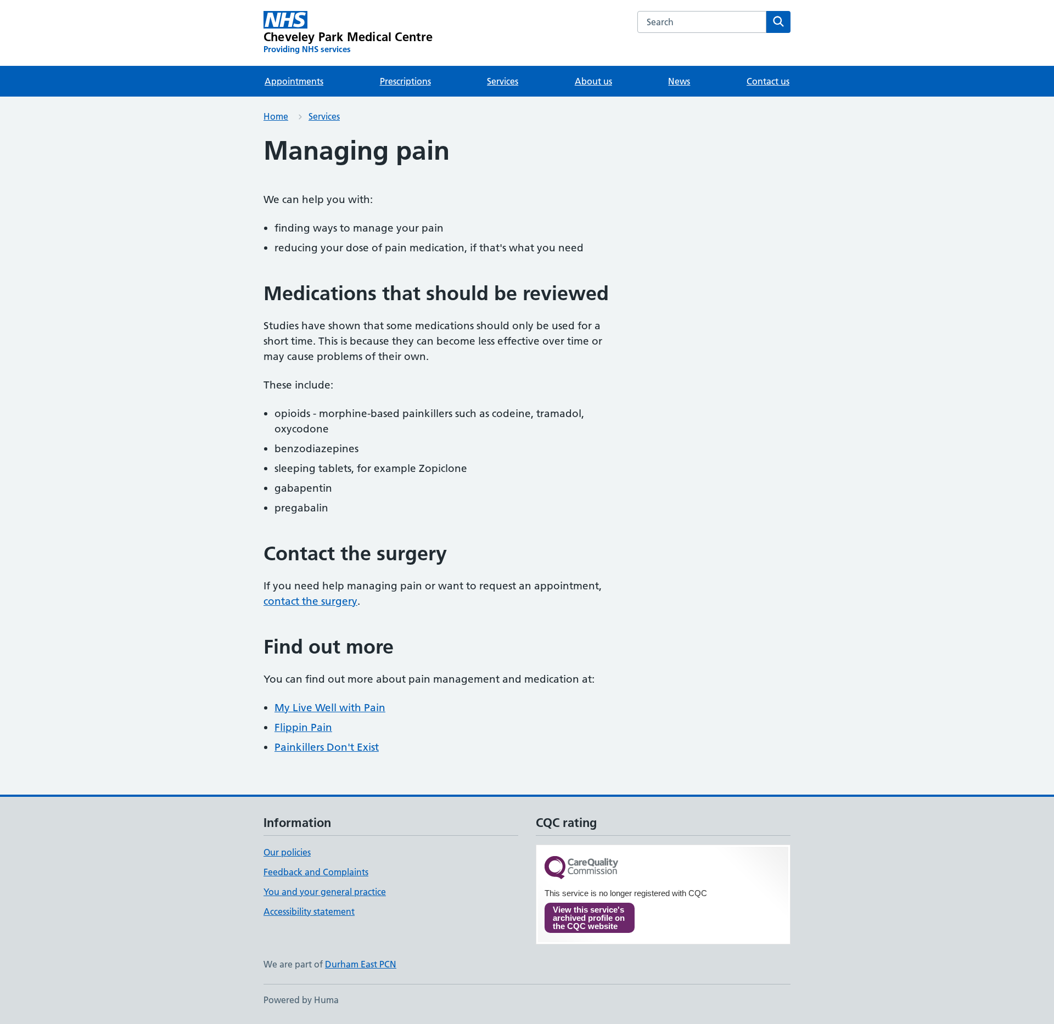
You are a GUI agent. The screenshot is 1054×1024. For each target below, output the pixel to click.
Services (502, 81)
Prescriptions (405, 81)
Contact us (768, 81)
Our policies (287, 852)
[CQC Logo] (581, 868)
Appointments (294, 81)
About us (593, 81)
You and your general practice (325, 891)
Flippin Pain (303, 727)
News (679, 81)
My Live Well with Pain (329, 707)
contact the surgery (310, 601)
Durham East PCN (360, 964)
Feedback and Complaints (316, 872)
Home (276, 116)
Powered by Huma (301, 999)
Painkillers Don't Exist (326, 747)
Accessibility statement (309, 911)
